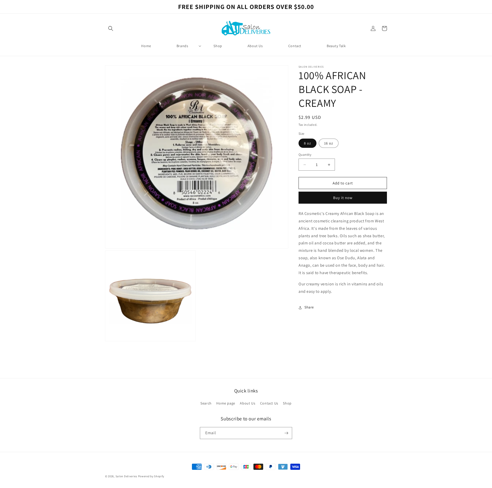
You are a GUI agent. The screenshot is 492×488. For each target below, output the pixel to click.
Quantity (305, 154)
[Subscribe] (286, 433)
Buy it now (343, 197)
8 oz (307, 143)
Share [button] (309, 307)
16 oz (328, 143)
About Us (247, 403)
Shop (287, 403)
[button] (110, 28)
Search (206, 403)
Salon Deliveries (126, 476)
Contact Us (269, 403)
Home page (225, 403)
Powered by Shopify (151, 476)
